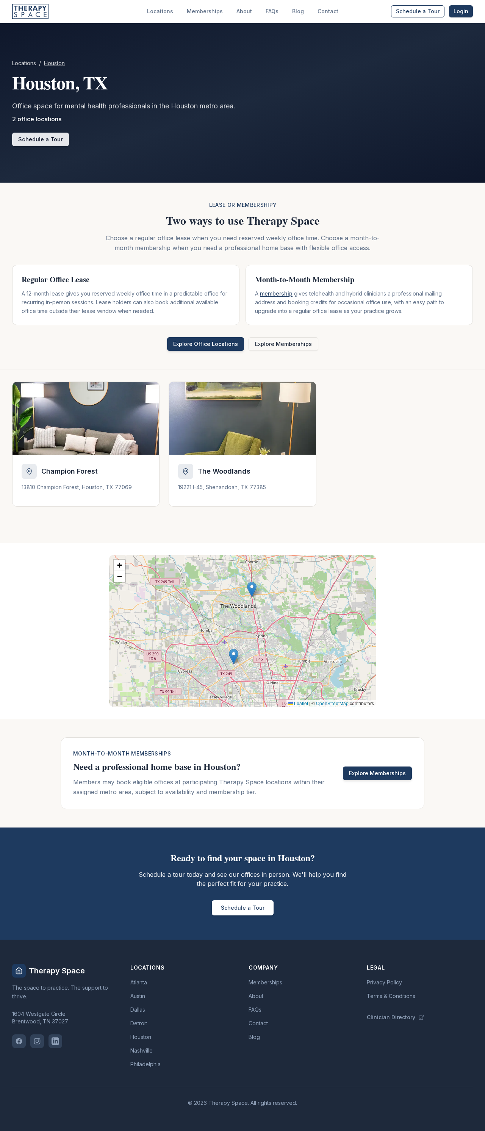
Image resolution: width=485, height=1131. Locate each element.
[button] (233, 656)
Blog (298, 11)
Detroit (138, 1023)
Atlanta (138, 982)
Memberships (205, 11)
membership (276, 293)
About (244, 11)
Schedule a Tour (418, 11)
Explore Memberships (283, 344)
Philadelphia (145, 1064)
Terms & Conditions (391, 996)
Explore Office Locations (205, 344)
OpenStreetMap (332, 703)
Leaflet (300, 703)
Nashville (141, 1050)
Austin (137, 996)
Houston (140, 1037)
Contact (328, 11)
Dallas (137, 1009)
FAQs (272, 11)
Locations (160, 11)
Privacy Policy (384, 982)
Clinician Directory (391, 1017)
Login (461, 11)
